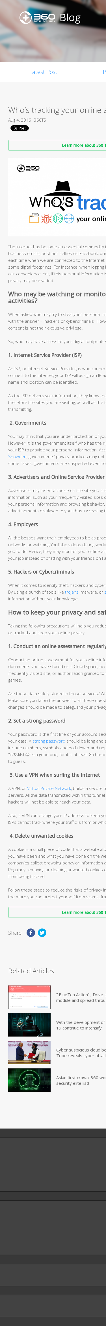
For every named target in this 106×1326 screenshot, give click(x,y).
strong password (49, 741)
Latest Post (43, 72)
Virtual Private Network (49, 788)
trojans (72, 592)
